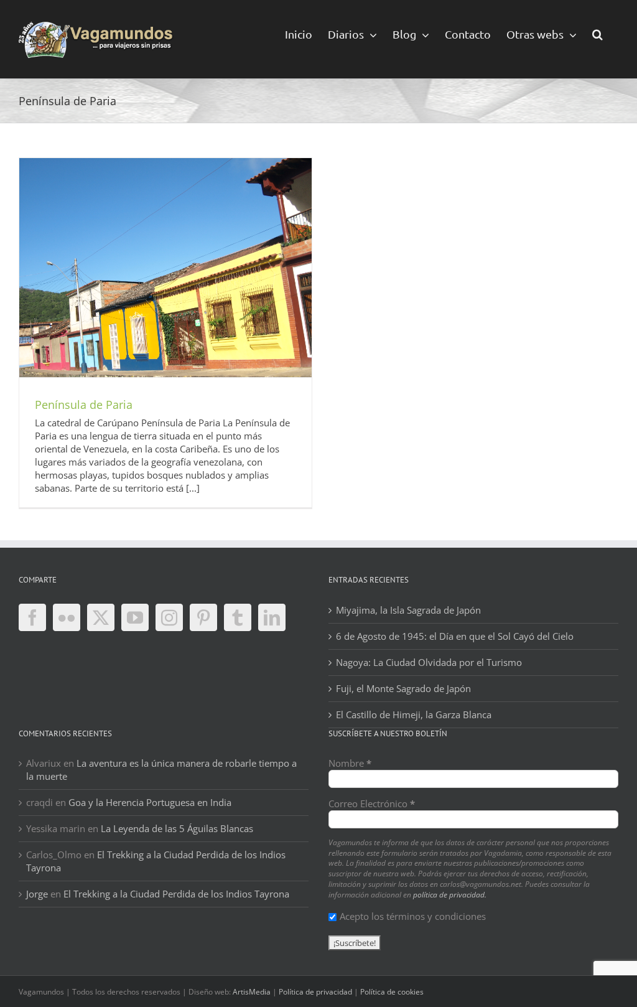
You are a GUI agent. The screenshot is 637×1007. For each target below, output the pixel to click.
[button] (597, 33)
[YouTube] (135, 617)
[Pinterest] (203, 617)
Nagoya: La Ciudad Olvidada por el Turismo (429, 662)
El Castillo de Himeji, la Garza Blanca (413, 714)
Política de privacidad (315, 991)
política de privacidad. (449, 894)
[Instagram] (169, 617)
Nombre (349, 763)
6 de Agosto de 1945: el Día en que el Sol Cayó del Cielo (455, 636)
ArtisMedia (252, 991)
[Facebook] (32, 617)
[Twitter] (100, 617)
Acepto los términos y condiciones (413, 916)
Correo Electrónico (371, 803)
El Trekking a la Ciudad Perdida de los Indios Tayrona (176, 894)
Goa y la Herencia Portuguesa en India (149, 802)
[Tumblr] (237, 617)
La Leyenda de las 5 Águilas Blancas (177, 828)
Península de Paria (84, 404)
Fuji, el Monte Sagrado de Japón (403, 688)
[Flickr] (66, 617)
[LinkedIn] (272, 617)
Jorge (37, 894)
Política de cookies (392, 991)
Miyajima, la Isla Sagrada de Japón (408, 610)
